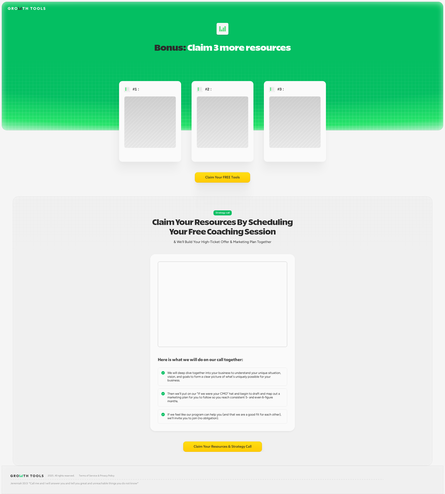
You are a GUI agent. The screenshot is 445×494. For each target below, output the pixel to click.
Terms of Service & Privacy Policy (96, 476)
